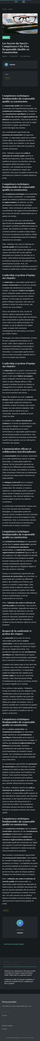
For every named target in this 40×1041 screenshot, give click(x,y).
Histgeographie (9, 1001)
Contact (4, 1029)
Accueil (4, 9)
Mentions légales (7, 1025)
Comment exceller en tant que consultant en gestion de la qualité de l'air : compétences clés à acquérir (19, 981)
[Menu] (24, 1)
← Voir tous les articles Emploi (13, 944)
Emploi (10, 9)
